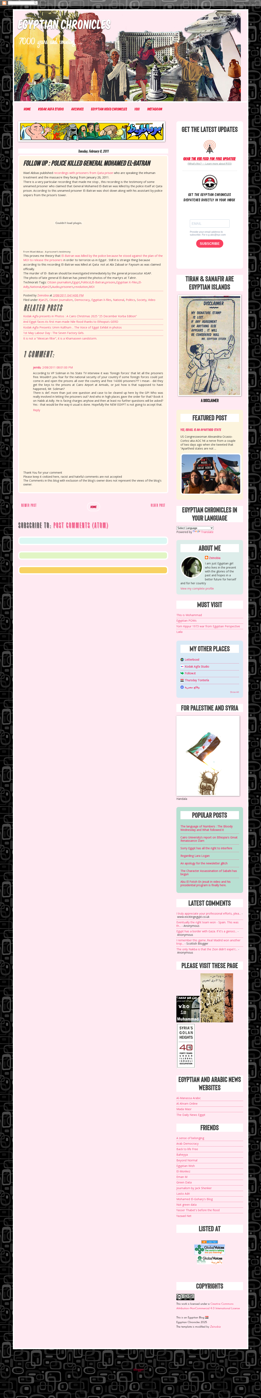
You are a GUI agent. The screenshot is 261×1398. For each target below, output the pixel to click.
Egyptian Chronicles (64, 23)
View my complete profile (197, 588)
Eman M (181, 1177)
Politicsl (86, 282)
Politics (130, 300)
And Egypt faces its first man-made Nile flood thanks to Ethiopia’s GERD (70, 322)
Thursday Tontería (197, 680)
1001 (137, 108)
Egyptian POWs (186, 620)
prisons (110, 282)
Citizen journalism (59, 282)
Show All (234, 692)
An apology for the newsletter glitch (204, 863)
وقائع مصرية (192, 687)
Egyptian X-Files (127, 282)
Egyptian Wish (185, 1166)
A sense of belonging (190, 1138)
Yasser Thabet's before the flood (198, 1210)
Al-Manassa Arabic (188, 1098)
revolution (81, 287)
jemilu (37, 367)
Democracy (82, 300)
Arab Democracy (187, 1143)
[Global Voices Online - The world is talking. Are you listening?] (209, 1254)
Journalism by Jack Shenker (194, 1188)
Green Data (184, 1182)
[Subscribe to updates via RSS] (209, 146)
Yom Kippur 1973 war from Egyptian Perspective (208, 626)
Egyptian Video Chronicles (109, 108)
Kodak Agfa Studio (51, 108)
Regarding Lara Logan (195, 856)
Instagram (154, 108)
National (35, 287)
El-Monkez (183, 1171)
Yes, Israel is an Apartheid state (200, 429)
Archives (77, 108)
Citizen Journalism (61, 300)
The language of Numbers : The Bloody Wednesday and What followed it (206, 828)
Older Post (158, 505)
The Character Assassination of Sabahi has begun (208, 872)
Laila (179, 632)
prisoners (67, 287)
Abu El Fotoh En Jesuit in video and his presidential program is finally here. (205, 883)
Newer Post (28, 505)
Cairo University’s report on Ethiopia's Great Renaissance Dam (209, 839)
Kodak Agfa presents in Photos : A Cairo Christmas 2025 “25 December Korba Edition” (80, 316)
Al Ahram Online (187, 1103)
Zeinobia (214, 558)
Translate (207, 532)
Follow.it (190, 673)
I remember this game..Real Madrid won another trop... (208, 942)
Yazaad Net (183, 1216)
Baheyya (182, 1154)
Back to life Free (187, 1149)
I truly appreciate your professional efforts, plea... (208, 913)
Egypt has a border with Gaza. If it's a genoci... (206, 931)
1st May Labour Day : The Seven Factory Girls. (53, 333)
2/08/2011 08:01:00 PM (57, 367)
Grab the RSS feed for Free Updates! (210, 158)
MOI (91, 287)
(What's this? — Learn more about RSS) (210, 163)
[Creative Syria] (185, 1067)
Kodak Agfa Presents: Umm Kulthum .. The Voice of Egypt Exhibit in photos (72, 327)
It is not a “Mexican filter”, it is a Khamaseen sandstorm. (60, 338)
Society (141, 300)
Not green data (186, 1205)
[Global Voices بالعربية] (209, 1264)
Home (27, 108)
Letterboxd (192, 659)
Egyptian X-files (101, 300)
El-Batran (98, 282)
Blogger (138, 1369)
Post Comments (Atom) (80, 525)
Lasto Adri (183, 1193)
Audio (56, 287)
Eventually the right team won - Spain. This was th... (207, 924)
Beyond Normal (186, 1160)
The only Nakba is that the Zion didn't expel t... (206, 949)
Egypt (76, 282)
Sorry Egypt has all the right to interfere (206, 848)
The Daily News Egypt (190, 1115)
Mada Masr (183, 1109)
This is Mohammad (189, 615)
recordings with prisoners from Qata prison (83, 173)
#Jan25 (46, 287)
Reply (36, 410)
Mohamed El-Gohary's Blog (194, 1199)
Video (151, 300)
